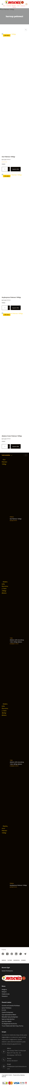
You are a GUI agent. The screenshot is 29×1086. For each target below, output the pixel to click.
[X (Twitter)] (7, 954)
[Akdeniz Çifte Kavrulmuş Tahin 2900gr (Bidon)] (5, 641)
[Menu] (2, 4)
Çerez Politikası (6, 1008)
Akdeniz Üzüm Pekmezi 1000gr (12, 436)
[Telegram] (25, 954)
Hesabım (23, 960)
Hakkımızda (16, 960)
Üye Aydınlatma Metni (9, 1015)
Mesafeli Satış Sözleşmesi (10, 1017)
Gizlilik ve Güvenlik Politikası (11, 1005)
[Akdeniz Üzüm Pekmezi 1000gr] (14, 372)
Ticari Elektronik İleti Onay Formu (12, 1026)
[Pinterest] (12, 954)
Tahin (11, 638)
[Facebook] (3, 954)
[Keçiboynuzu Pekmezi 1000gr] (14, 234)
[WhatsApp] (20, 954)
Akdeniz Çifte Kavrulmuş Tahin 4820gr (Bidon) (17, 763)
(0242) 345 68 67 (12, 1061)
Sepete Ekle (15, 169)
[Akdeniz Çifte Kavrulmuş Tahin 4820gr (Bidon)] (5, 763)
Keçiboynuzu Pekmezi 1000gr (11, 297)
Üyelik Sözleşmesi (7, 1012)
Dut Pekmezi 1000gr (8, 157)
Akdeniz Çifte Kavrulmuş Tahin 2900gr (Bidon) (17, 641)
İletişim (10, 960)
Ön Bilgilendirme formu (9, 1024)
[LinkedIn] (16, 954)
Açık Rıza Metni (6, 1021)
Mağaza (4, 960)
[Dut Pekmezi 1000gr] (14, 93)
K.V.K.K (4, 1010)
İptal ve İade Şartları (8, 1019)
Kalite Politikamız (7, 971)
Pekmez (3, 164)
